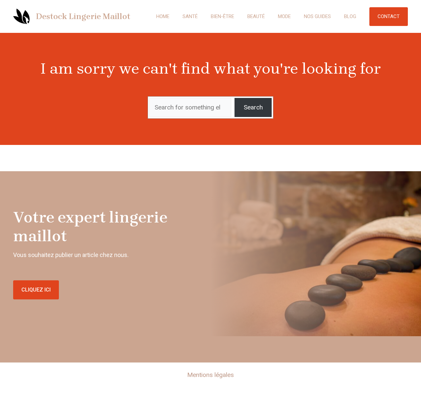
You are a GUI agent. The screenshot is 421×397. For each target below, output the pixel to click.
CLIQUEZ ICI (36, 290)
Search (253, 107)
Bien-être (222, 16)
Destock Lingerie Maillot (83, 16)
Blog (350, 16)
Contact (389, 16)
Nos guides (317, 16)
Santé (190, 16)
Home (162, 16)
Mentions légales (210, 375)
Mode (284, 16)
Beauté (256, 16)
